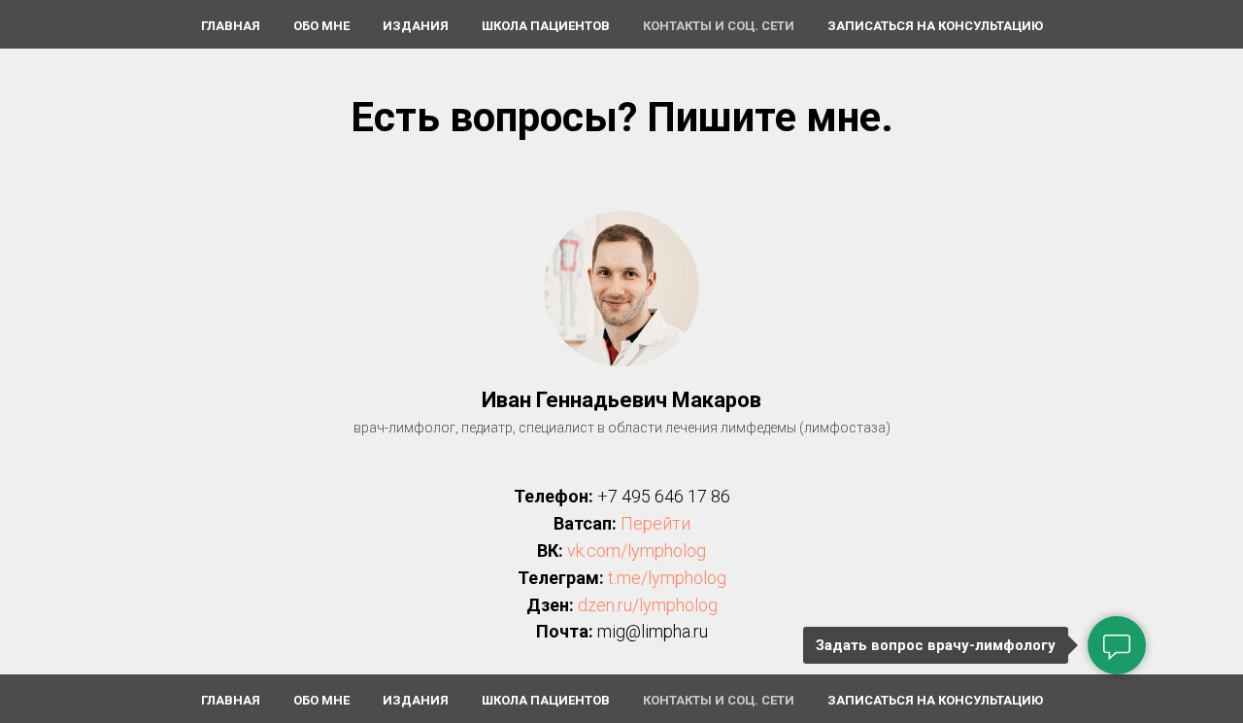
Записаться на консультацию (935, 25)
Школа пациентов (546, 25)
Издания (416, 25)
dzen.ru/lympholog (648, 605)
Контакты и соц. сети (718, 25)
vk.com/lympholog (636, 550)
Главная (230, 25)
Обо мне (321, 25)
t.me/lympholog (667, 578)
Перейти (655, 523)
